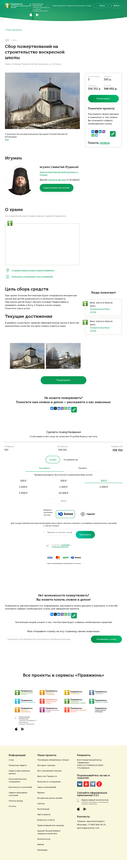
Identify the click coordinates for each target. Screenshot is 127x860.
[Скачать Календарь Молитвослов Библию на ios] (33, 14)
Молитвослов (43, 839)
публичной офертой (60, 547)
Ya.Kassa (65, 514)
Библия (40, 844)
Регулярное (44, 468)
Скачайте (83, 793)
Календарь (42, 850)
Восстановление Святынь (49, 771)
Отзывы (88, 6)
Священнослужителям (75, 6)
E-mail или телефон (51, 526)
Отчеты (12, 806)
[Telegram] (96, 135)
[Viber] (103, 131)
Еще (7, 139)
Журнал (41, 792)
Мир (65, 557)
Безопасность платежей (20, 787)
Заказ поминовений (46, 787)
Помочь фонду (16, 801)
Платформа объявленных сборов (53, 760)
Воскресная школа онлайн (49, 798)
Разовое (83, 468)
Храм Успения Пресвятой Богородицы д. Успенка (59, 173)
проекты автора (57, 179)
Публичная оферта (18, 765)
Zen (99, 784)
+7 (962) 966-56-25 (96, 824)
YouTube (86, 784)
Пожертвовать (63, 380)
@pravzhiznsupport (96, 821)
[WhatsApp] (92, 135)
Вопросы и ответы (46, 820)
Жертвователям (59, 6)
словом (104, 143)
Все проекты (14, 30)
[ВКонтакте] (92, 131)
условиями (65, 545)
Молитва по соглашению (49, 781)
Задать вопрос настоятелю (56, 188)
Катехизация (43, 809)
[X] (96, 131)
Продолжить (85, 534)
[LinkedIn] (100, 131)
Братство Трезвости (47, 776)
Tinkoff (87, 514)
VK (80, 784)
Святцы (41, 803)
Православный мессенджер (50, 825)
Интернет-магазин (46, 765)
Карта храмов (43, 814)
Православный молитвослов (37, 5)
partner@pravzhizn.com (88, 828)
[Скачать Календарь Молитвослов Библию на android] (39, 14)
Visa (49, 558)
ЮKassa (76, 557)
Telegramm (92, 784)
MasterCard (58, 557)
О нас (11, 760)
